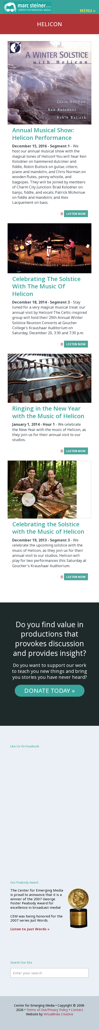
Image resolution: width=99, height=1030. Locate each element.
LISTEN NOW (76, 214)
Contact (77, 1010)
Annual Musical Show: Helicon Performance (43, 134)
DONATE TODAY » (49, 690)
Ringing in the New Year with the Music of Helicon (48, 412)
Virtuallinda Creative (58, 1014)
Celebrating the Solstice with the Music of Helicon (48, 528)
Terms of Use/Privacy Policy (47, 1010)
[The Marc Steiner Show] (27, 7)
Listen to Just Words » (30, 929)
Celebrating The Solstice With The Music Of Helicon (46, 286)
